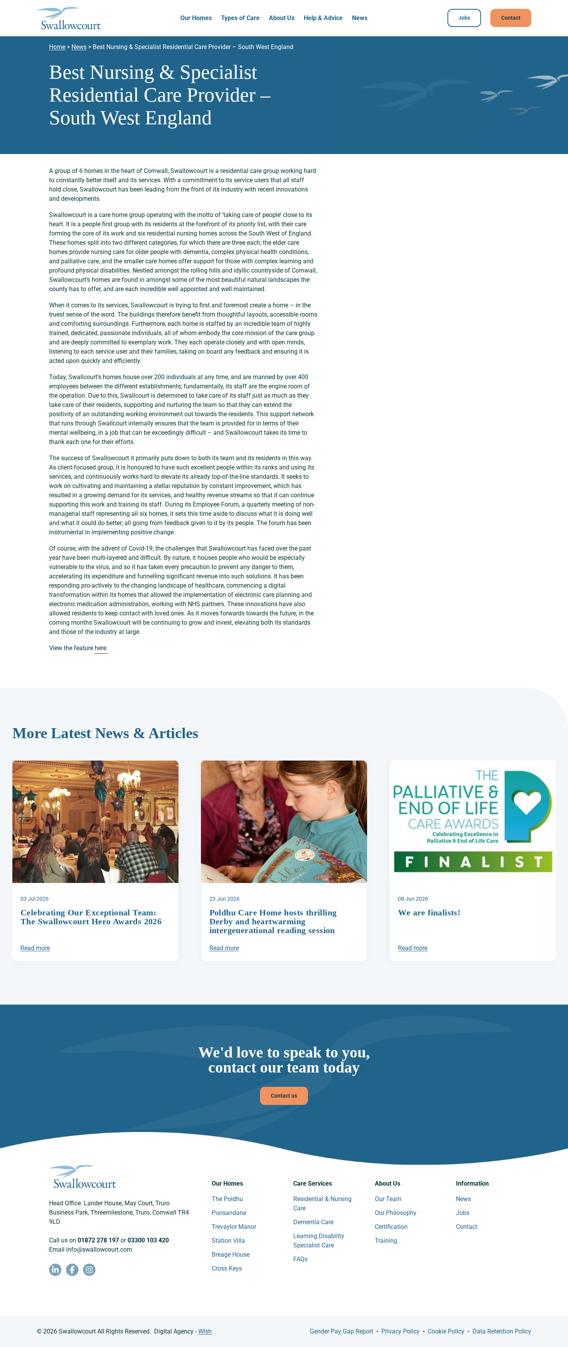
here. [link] (101, 648)
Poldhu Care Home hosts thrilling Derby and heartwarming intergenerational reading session (273, 921)
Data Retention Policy (502, 1331)
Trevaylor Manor (234, 1226)
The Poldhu (227, 1199)
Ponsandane (229, 1213)
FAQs (300, 1259)
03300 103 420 (148, 1240)
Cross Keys (227, 1268)
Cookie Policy (446, 1331)
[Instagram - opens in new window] (89, 1270)
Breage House (231, 1254)
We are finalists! (429, 912)
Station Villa (228, 1240)
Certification (391, 1226)
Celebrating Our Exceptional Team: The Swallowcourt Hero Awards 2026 (91, 917)
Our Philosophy (396, 1213)
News (359, 18)
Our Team (388, 1199)
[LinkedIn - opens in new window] (55, 1270)
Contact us (284, 1096)
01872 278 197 (98, 1240)
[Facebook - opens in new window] (72, 1270)
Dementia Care (313, 1222)
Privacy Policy (400, 1331)
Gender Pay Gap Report (341, 1331)
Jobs (464, 18)
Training (386, 1240)
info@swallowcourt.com (99, 1249)
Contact (510, 18)
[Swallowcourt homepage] (68, 18)
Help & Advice (323, 18)
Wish (205, 1331)
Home (57, 47)
